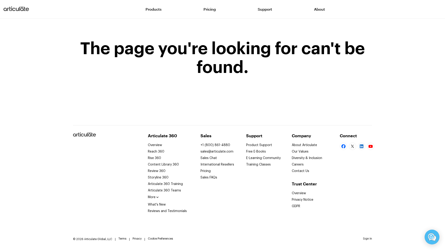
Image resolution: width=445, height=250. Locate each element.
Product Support (259, 145)
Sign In (367, 238)
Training (165, 184)
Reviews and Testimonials (167, 211)
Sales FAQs (208, 177)
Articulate (84, 136)
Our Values (300, 151)
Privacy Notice (302, 199)
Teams (164, 190)
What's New (157, 204)
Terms (122, 238)
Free (256, 151)
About (319, 9)
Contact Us (300, 171)
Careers (298, 164)
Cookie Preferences (160, 238)
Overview (155, 145)
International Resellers (217, 164)
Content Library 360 (163, 164)
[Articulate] (16, 9)
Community (263, 158)
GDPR (296, 206)
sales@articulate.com (216, 151)
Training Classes (258, 164)
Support (265, 9)
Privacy (137, 238)
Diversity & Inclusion (307, 158)
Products (154, 9)
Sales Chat (208, 158)
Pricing (209, 9)
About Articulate (304, 145)
